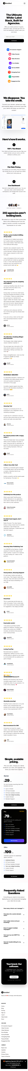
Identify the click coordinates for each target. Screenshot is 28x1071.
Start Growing (14, 840)
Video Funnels (5, 1028)
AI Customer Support (6, 1026)
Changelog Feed (5, 1036)
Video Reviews (5, 1030)
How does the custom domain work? (12, 914)
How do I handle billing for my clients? (12, 942)
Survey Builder (5, 1034)
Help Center (4, 1017)
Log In (3, 1014)
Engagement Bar (5, 1041)
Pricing (3, 1010)
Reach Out (4, 1047)
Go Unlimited (14, 876)
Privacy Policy (5, 1054)
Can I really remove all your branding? (12, 921)
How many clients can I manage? (13, 908)
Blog (2, 1008)
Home (2, 1006)
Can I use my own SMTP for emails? (12, 935)
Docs (2, 1019)
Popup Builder (5, 1038)
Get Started (14, 40)
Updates (3, 1050)
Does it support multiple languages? (11, 928)
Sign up (3, 1012)
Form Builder (4, 1032)
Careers (3, 1052)
